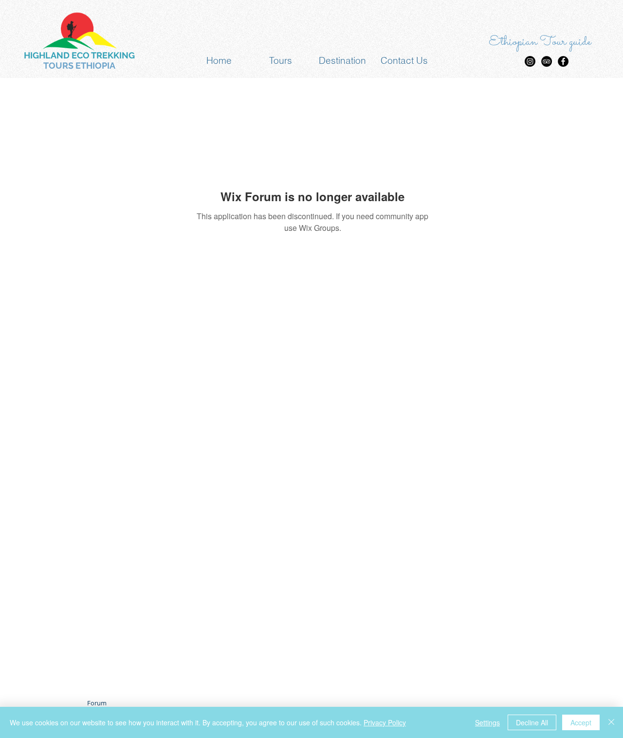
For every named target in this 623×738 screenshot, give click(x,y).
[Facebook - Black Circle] (563, 61)
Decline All (532, 722)
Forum (97, 703)
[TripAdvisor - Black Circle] (546, 61)
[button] (281, 60)
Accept (580, 722)
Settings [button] (487, 722)
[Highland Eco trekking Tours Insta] (530, 61)
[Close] (611, 722)
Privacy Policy (385, 722)
